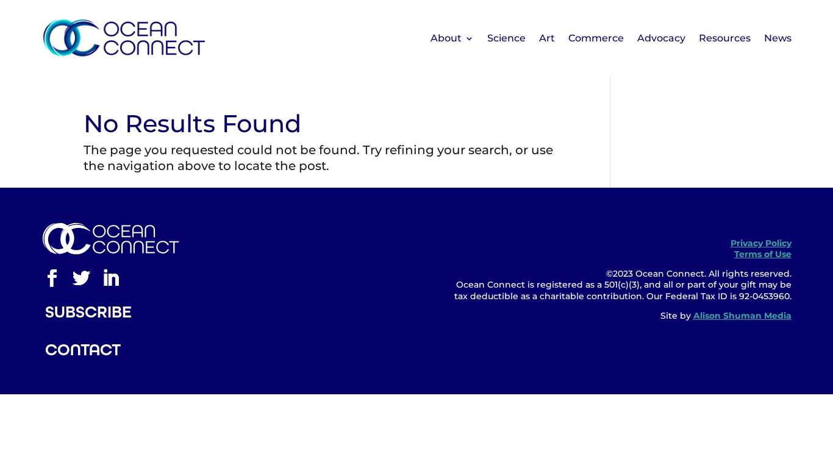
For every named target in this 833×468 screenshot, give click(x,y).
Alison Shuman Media (742, 315)
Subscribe (88, 312)
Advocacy (661, 38)
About (446, 38)
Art (547, 38)
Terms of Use (763, 254)
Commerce (596, 38)
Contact (83, 350)
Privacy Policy (761, 243)
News (778, 38)
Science (506, 38)
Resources (725, 38)
